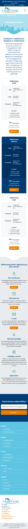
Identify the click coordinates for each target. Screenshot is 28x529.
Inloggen (22, 5)
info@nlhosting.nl (6, 511)
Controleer (13, 412)
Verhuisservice (6, 446)
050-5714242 (14, 3)
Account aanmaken (10, 5)
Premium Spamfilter (8, 457)
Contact (5, 479)
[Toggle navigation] (25, 10)
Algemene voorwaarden (7, 516)
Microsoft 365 (6, 460)
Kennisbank (6, 482)
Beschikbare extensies (8, 432)
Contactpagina (5, 513)
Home (2, 15)
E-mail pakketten (7, 454)
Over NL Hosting (7, 468)
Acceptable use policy (7, 518)
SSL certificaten (7, 443)
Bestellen (13, 131)
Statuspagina (6, 488)
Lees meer (13, 287)
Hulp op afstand (7, 485)
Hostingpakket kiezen (8, 440)
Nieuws (5, 471)
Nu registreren (6, 429)
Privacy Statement (6, 515)
